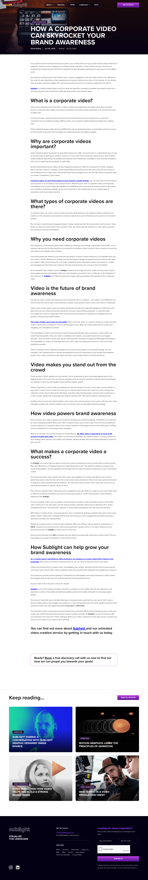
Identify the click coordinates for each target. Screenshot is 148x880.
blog (96, 5)
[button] (49, 5)
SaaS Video (75, 849)
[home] (18, 5)
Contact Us (85, 849)
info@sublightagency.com (65, 833)
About (58, 849)
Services (66, 849)
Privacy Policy (77, 855)
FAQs (63, 852)
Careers (70, 852)
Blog (57, 852)
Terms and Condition (63, 855)
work (72, 5)
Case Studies (80, 852)
